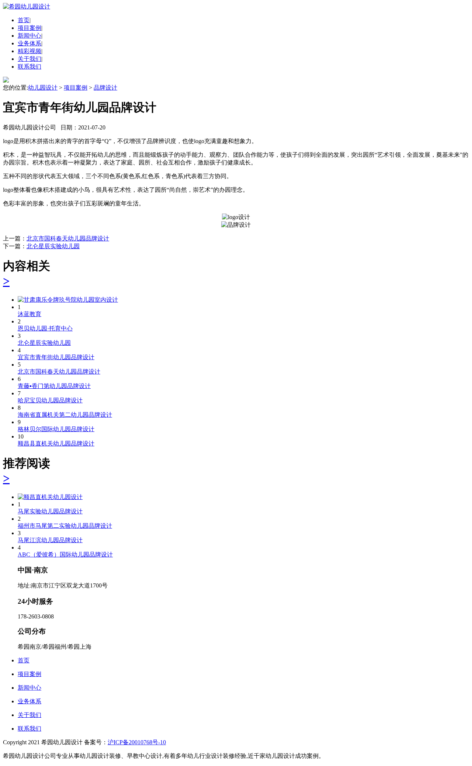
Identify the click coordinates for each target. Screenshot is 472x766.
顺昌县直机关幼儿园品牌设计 (56, 443)
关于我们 (29, 59)
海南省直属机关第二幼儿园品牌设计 (65, 415)
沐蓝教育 (29, 314)
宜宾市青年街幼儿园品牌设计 (56, 357)
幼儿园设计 (43, 87)
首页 (24, 20)
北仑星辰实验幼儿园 (53, 246)
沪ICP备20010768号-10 (137, 742)
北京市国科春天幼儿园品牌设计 (68, 238)
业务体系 (29, 43)
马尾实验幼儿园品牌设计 (50, 511)
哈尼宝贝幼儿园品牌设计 (50, 400)
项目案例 (29, 28)
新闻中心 (29, 35)
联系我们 (29, 66)
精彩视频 (29, 51)
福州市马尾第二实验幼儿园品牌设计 (65, 526)
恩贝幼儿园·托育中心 (45, 328)
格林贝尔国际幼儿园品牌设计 (56, 429)
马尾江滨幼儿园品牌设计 (50, 540)
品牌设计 (105, 87)
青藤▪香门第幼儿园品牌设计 (54, 386)
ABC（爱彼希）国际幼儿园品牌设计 (65, 554)
